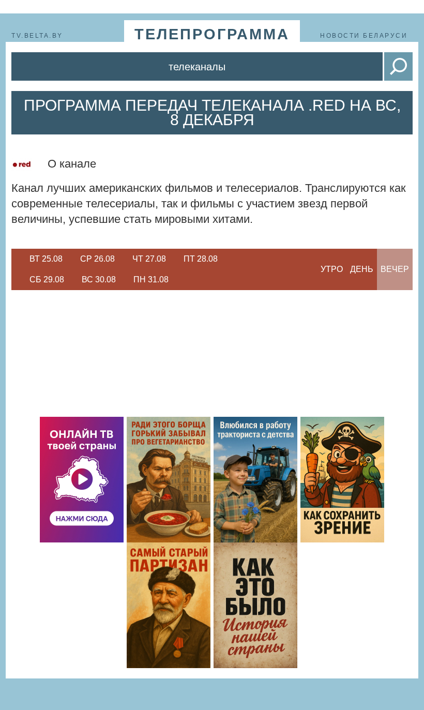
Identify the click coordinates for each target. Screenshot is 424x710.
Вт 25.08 (46, 258)
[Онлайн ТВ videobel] (82, 479)
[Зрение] (342, 479)
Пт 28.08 (201, 258)
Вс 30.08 (99, 279)
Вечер (395, 269)
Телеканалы (197, 66)
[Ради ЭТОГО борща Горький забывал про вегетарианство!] (168, 479)
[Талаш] (168, 605)
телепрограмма (212, 34)
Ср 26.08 (97, 258)
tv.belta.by (37, 35)
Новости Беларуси (363, 35)
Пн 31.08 (151, 279)
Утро (332, 269)
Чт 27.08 (149, 258)
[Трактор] (255, 479)
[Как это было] (255, 605)
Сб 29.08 (46, 279)
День (361, 269)
